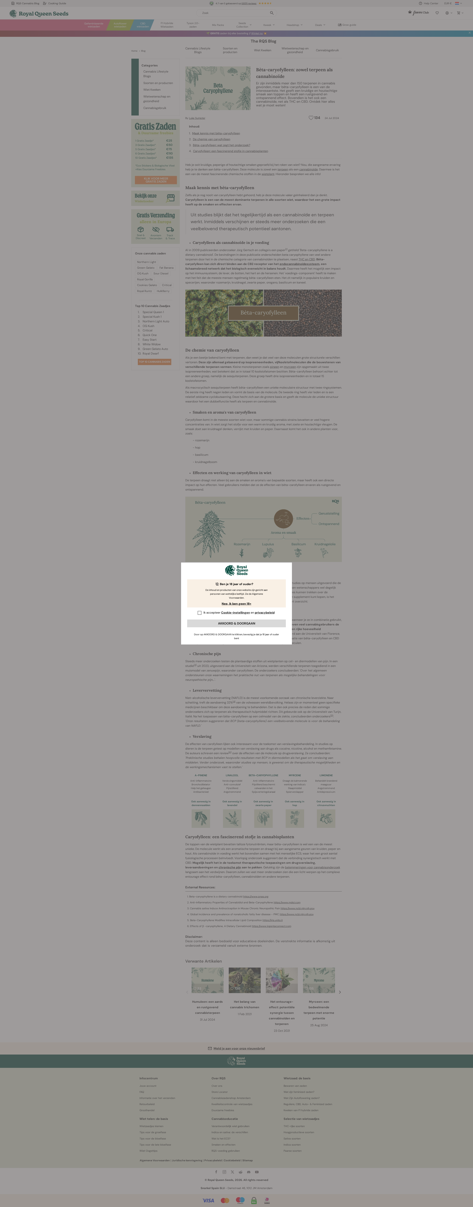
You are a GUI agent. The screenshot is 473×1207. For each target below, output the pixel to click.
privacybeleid (265, 613)
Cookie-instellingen (235, 613)
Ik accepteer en (239, 613)
